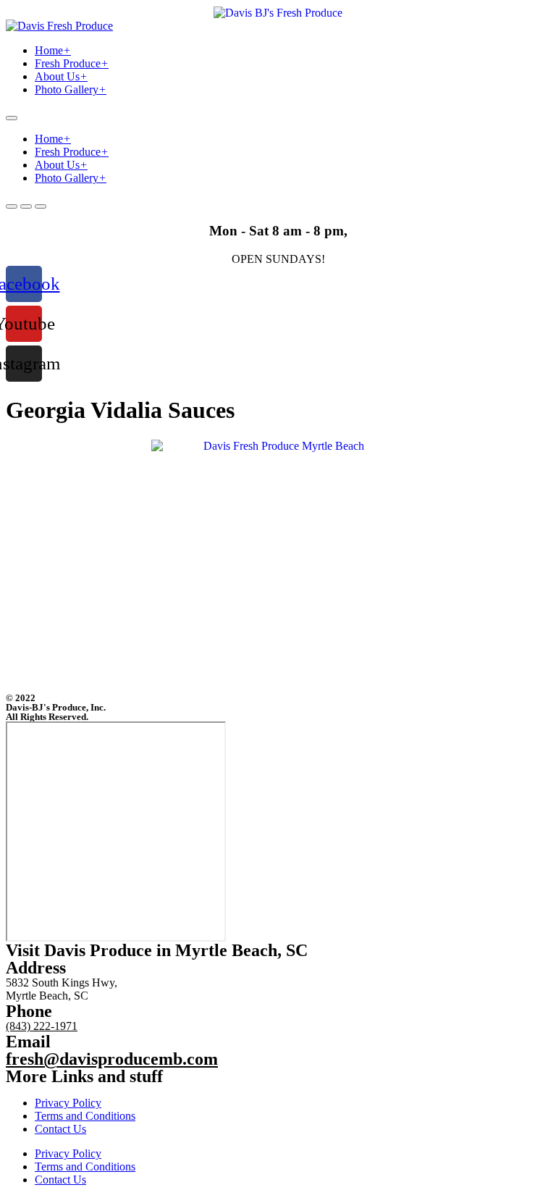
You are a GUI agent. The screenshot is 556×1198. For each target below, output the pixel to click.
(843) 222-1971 (41, 1026)
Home (53, 50)
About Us (61, 76)
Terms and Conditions (85, 1116)
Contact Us (60, 1129)
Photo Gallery (70, 89)
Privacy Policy (68, 1103)
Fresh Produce (72, 63)
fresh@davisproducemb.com (112, 1059)
